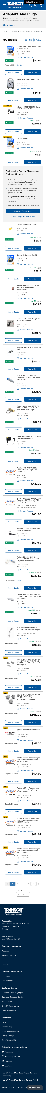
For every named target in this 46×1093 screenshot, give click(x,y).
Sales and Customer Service (13, 997)
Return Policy (7, 1001)
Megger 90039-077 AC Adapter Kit (28, 730)
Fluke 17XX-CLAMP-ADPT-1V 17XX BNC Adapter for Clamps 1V (29, 629)
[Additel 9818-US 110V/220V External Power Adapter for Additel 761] (10, 474)
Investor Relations (9, 955)
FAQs (4, 1022)
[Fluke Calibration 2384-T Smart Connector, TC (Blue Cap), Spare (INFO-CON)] (10, 382)
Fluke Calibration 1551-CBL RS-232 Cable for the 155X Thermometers (28, 287)
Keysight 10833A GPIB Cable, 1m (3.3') (29, 348)
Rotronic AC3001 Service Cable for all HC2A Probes (28, 529)
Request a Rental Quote (23, 211)
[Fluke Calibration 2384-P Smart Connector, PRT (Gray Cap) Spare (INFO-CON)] (10, 601)
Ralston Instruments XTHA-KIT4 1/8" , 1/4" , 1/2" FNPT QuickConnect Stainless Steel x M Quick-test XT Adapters (28, 696)
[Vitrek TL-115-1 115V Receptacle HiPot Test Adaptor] (10, 324)
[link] (7, 884)
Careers (5, 964)
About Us (5, 951)
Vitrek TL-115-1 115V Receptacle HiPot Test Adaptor (28, 319)
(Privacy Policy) (32, 1080)
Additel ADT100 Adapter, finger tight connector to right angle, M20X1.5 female (28, 820)
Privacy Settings (8, 1035)
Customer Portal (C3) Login (12, 992)
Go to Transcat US (9, 1040)
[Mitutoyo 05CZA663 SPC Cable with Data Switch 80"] (10, 112)
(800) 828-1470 (8, 936)
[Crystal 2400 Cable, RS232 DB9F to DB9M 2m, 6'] (10, 51)
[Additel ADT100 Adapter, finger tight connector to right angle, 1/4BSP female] (10, 855)
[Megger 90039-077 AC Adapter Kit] (10, 734)
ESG (3, 959)
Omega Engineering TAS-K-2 (27, 224)
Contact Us (6, 976)
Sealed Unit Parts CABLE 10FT (28, 79)
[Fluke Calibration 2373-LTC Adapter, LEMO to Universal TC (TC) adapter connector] (10, 563)
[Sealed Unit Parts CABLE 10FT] (10, 84)
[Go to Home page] (15, 5)
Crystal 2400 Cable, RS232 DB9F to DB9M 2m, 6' (29, 47)
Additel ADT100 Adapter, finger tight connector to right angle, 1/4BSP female (28, 850)
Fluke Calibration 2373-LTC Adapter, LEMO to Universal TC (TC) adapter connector (28, 558)
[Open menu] (4, 5)
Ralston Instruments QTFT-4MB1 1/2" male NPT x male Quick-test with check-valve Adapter (28, 408)
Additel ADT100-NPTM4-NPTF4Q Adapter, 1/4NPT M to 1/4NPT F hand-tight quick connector (29, 500)
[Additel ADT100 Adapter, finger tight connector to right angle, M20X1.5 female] (10, 824)
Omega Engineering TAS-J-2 (27, 255)
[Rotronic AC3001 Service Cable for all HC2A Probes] (10, 534)
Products (14, 31)
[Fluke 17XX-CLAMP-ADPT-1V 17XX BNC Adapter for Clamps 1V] (10, 633)
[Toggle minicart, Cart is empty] (41, 5)
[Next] (39, 884)
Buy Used (20, 65)
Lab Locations (7, 980)
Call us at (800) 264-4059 (23, 216)
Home (5, 31)
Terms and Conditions (10, 1031)
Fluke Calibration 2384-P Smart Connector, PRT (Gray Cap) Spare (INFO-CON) (29, 596)
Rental (19, 580)
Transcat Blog (7, 1027)
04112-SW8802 (22, 138)
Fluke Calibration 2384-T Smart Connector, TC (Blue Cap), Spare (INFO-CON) (28, 377)
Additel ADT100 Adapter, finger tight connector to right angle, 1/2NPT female (28, 759)
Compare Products (26, 57)
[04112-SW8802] (10, 143)
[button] (29, 40)
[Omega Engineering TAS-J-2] (10, 259)
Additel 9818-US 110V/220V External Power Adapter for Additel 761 (27, 469)
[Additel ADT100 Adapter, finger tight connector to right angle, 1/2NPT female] (10, 764)
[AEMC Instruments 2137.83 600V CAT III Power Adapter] (10, 442)
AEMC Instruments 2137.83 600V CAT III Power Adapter (29, 437)
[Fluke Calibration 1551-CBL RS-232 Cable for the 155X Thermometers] (10, 291)
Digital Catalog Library (10, 1006)
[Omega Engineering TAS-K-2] (10, 229)
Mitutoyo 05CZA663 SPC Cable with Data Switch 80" (28, 108)
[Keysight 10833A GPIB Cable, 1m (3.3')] (10, 352)
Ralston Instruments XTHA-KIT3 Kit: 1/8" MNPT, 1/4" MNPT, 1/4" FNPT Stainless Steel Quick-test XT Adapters (28, 661)
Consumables (25, 31)
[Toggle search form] (35, 5)
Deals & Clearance (9, 1010)
